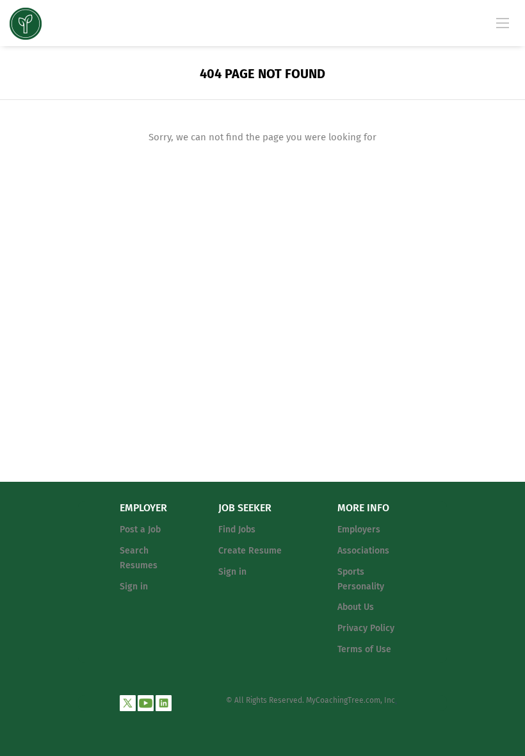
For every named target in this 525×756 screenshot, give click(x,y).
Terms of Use (364, 649)
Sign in (134, 586)
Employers (358, 529)
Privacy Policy (365, 628)
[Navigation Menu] (502, 22)
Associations (363, 550)
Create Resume (250, 550)
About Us (355, 607)
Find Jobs (236, 529)
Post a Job (140, 529)
